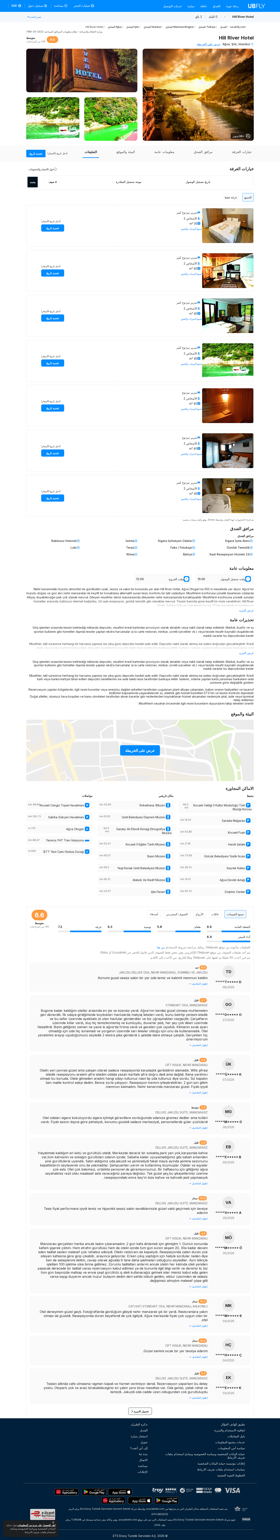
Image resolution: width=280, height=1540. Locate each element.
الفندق (216, 6)
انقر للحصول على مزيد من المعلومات (36, 1525)
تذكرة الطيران (139, 1424)
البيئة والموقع (125, 152)
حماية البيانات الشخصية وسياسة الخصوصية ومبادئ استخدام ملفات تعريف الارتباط (205, 1455)
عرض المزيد (246, 610)
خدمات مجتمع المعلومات (230, 1442)
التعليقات (91, 152)
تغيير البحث (35, 16)
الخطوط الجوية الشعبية (231, 1475)
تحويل (144, 1442)
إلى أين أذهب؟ (139, 1448)
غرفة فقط (230, 197)
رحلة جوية (232, 6)
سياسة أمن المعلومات (231, 1448)
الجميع (248, 197)
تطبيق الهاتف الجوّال (233, 1424)
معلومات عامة (164, 152)
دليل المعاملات (236, 1436)
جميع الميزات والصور (191, 228)
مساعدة (59, 5)
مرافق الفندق (203, 152)
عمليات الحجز (82, 5)
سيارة (191, 6)
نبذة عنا (143, 1454)
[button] (16, 6)
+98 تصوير (238, 136)
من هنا (161, 947)
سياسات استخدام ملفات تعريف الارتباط (221, 1469)
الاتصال (143, 1460)
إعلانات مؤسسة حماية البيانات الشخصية (221, 1463)
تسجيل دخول (35, 5)
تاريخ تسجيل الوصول (198, 181)
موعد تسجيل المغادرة (128, 181)
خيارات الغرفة (242, 152)
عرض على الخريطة (208, 44)
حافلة (203, 6)
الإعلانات (143, 1472)
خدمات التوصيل (172, 6)
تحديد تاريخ (36, 153)
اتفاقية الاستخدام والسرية (229, 1430)
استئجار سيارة (139, 1436)
